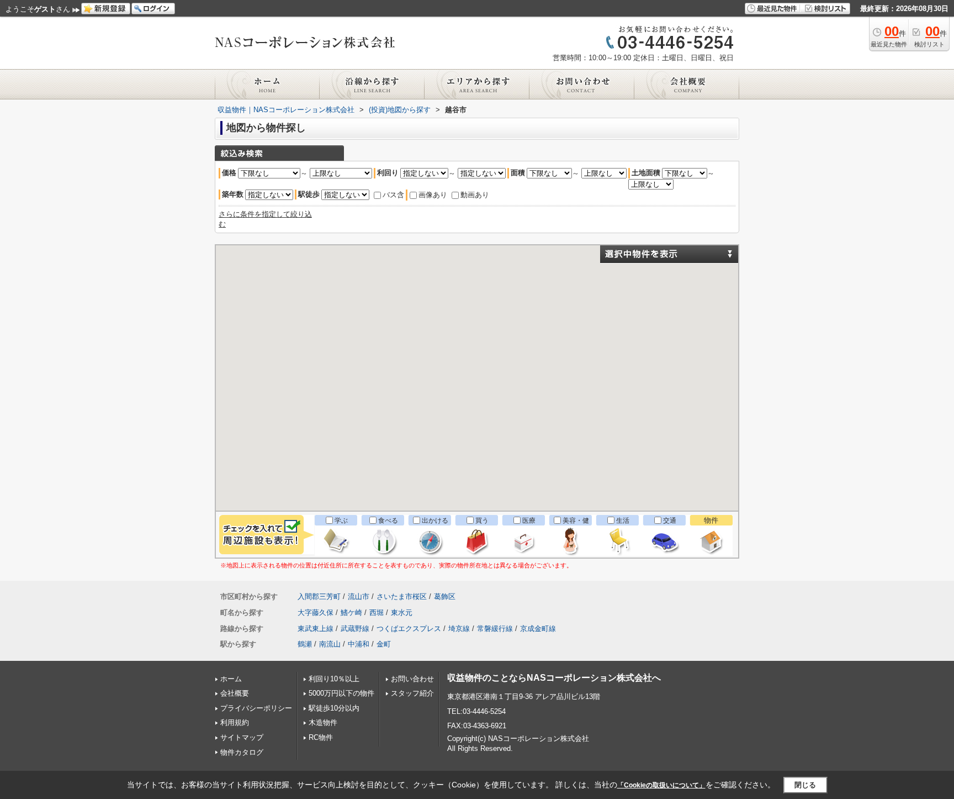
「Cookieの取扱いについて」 (661, 785)
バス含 (393, 195)
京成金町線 (538, 628)
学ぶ (341, 520)
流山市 (358, 596)
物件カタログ (241, 752)
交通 (669, 520)
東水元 (401, 612)
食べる (388, 520)
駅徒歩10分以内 (334, 708)
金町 (384, 644)
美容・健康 (576, 526)
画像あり (432, 195)
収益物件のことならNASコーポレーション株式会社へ (554, 677)
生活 (622, 520)
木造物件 (323, 722)
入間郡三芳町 (319, 596)
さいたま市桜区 (402, 596)
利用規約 (234, 722)
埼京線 (459, 628)
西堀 (376, 612)
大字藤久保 (315, 612)
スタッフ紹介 (412, 693)
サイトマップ (241, 737)
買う (482, 520)
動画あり (474, 195)
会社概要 (234, 693)
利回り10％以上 (334, 679)
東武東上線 (315, 628)
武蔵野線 (355, 628)
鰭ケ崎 (351, 612)
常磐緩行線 (495, 628)
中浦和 (358, 644)
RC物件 (321, 737)
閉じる (805, 785)
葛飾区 (444, 596)
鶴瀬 (305, 644)
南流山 (330, 644)
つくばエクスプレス (409, 628)
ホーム (231, 679)
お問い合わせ (412, 679)
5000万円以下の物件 (341, 693)
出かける (435, 520)
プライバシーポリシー (256, 708)
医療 (529, 520)
